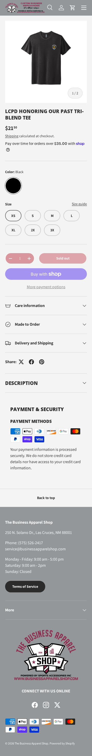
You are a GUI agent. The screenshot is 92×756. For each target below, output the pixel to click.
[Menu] (83, 7)
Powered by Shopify (62, 743)
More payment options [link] (46, 287)
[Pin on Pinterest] (42, 362)
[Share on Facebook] (31, 362)
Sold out (63, 258)
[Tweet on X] (21, 362)
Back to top (46, 497)
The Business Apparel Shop (31, 743)
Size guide (79, 204)
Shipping (11, 136)
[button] (72, 7)
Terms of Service (25, 586)
